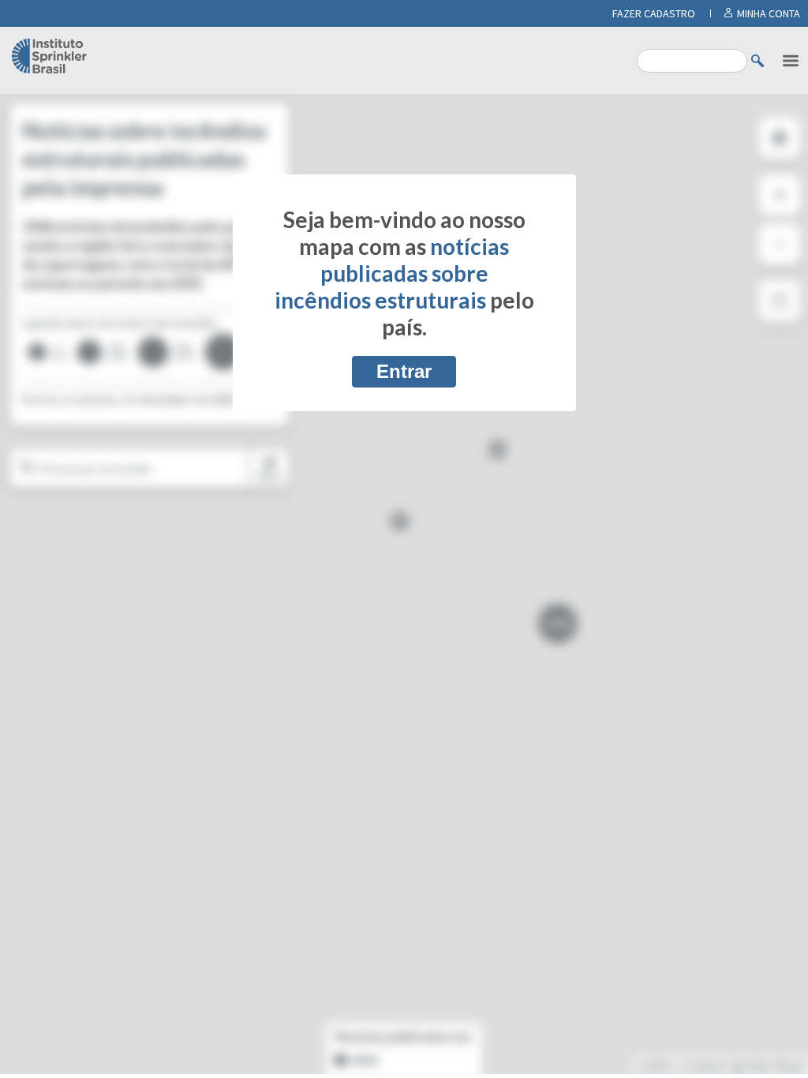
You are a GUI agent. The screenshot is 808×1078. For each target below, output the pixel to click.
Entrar (404, 371)
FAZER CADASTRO (653, 13)
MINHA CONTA (768, 13)
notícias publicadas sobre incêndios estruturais (392, 273)
